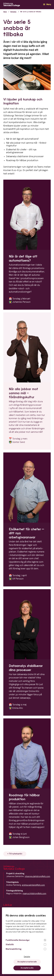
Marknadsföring (13, 949)
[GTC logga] (11, 5)
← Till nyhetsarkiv (14, 854)
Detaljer (27, 957)
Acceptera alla (27, 968)
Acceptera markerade (27, 962)
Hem (5, 12)
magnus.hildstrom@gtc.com (34, 894)
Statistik (10, 944)
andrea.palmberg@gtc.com (33, 885)
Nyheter (13, 12)
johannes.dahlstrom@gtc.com (37, 876)
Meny (48, 4)
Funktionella (17, 940)
